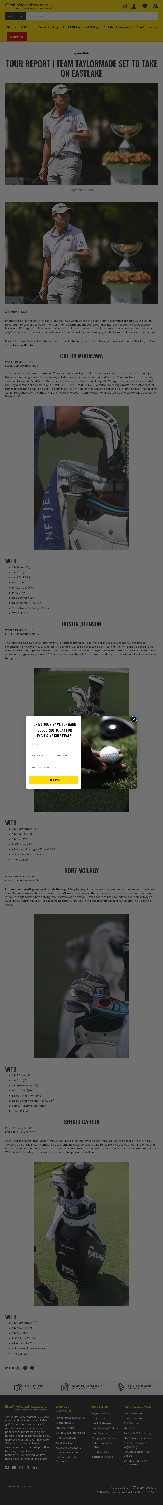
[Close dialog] (134, 719)
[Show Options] (75, 767)
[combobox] (53, 767)
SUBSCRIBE (53, 780)
